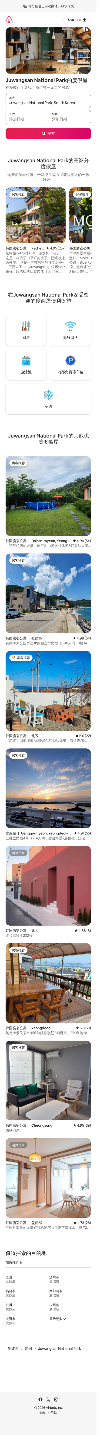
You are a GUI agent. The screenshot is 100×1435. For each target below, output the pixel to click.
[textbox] (26, 119)
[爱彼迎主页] (9, 19)
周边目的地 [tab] (14, 1263)
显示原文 (67, 6)
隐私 (43, 1412)
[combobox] (48, 103)
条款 (53, 1412)
